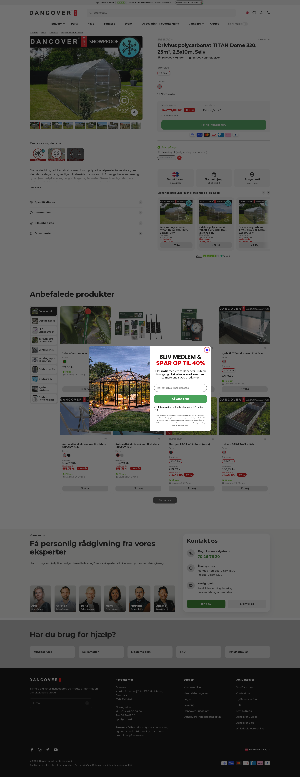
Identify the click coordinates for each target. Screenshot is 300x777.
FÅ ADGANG (180, 399)
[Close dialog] (207, 350)
